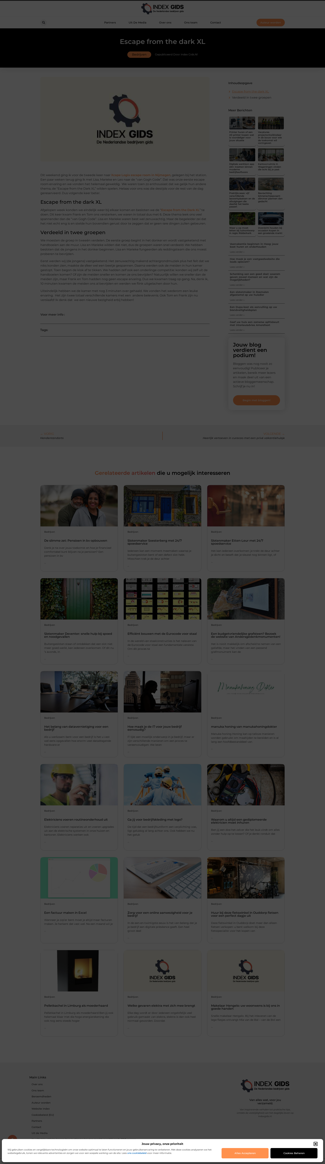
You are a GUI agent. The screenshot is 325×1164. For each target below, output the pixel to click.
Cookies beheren (294, 1153)
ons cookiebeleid (137, 1153)
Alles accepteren (245, 1153)
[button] (315, 1144)
